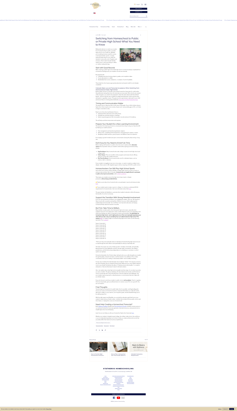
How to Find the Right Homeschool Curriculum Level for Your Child (97, 354)
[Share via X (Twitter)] (99, 330)
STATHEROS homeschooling (118, 369)
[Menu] (145, 4)
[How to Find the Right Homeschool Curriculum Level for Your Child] (98, 347)
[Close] (235, 409)
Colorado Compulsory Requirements (137, 354)
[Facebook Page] (114, 398)
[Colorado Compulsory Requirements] (138, 347)
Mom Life (133, 26)
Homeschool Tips (93, 26)
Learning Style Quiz (118, 378)
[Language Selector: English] (95, 13)
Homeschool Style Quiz (118, 377)
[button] (142, 4)
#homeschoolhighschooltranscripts (103, 322)
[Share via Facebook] (96, 330)
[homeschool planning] (118, 347)
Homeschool (120, 26)
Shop (118, 387)
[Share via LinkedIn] (102, 330)
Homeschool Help (105, 26)
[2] (123, 398)
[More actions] (140, 35)
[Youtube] (118, 398)
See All (146, 339)
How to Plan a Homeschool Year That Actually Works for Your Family (118, 354)
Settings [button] (219, 409)
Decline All (225, 409)
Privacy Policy (48, 409)
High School (112, 325)
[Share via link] (105, 330)
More (139, 26)
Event (113, 26)
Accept (231, 409)
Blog (127, 26)
